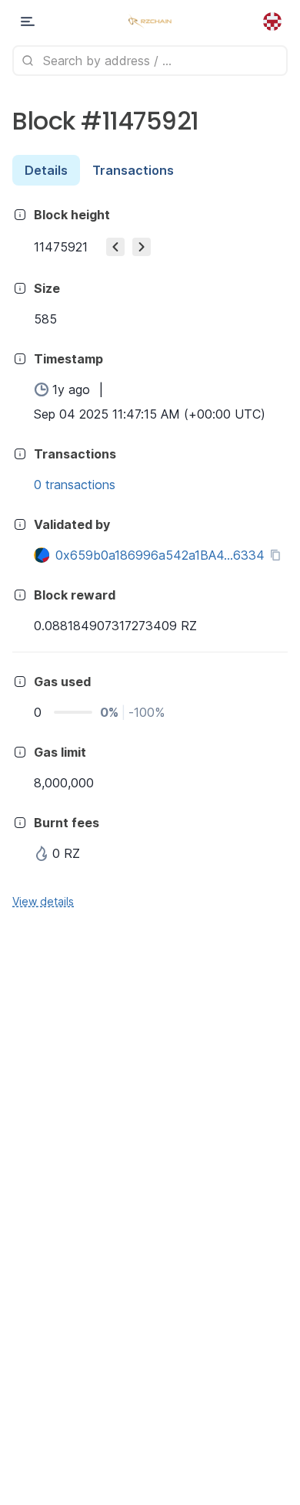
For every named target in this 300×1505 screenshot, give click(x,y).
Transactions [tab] (133, 170)
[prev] (115, 247)
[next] (141, 247)
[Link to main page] (149, 21)
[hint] (20, 214)
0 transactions (74, 484)
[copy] (278, 555)
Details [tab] (46, 170)
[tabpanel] (150, 557)
